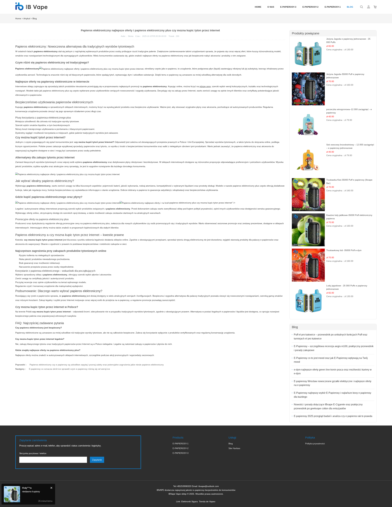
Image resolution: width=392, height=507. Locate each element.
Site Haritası (234, 448)
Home (258, 7)
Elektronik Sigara (189, 501)
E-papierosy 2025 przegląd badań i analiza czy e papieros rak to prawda (333, 416)
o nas (270, 7)
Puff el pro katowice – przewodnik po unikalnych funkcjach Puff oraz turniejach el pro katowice (330, 336)
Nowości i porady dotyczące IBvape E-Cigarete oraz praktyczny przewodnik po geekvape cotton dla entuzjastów (328, 406)
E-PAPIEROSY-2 (310, 7)
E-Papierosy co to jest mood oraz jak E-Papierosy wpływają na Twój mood (331, 360)
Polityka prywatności (315, 443)
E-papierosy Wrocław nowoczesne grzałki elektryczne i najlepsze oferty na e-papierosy (332, 383)
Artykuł (26, 18)
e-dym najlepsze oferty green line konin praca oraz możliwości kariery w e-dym (333, 371)
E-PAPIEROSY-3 (288, 7)
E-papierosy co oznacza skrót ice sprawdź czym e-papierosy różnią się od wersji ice (69, 369)
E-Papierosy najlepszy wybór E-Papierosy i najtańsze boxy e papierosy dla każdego (332, 395)
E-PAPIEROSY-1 (333, 7)
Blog (350, 7)
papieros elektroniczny (85, 291)
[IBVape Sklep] (31, 8)
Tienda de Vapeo (207, 501)
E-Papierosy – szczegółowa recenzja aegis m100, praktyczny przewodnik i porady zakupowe (333, 348)
